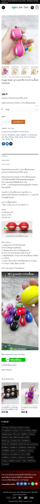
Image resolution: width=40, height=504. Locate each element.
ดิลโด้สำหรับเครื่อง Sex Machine (28, 444)
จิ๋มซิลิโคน (25, 434)
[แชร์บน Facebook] (3, 144)
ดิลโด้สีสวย (5, 447)
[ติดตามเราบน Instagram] (21, 484)
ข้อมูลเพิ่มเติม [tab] (5, 160)
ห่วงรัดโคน (14, 457)
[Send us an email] (29, 484)
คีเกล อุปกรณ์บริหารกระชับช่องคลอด (20, 77)
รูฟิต (12, 139)
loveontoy (20, 427)
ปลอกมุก (30, 451)
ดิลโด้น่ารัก (5, 444)
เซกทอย (4, 461)
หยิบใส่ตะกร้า (18, 122)
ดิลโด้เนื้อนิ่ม (5, 451)
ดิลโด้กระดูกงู (6, 441)
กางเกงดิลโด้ (5, 431)
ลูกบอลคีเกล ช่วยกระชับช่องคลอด (29, 408)
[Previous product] (3, 89)
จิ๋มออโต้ (4, 437)
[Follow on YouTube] (36, 484)
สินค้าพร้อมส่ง (7, 370)
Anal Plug (5, 427)
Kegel (17, 135)
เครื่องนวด (22, 457)
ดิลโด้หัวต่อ (23, 447)
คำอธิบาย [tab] (4, 156)
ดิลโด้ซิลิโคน (26, 441)
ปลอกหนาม (5, 454)
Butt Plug (12, 427)
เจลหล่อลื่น (30, 457)
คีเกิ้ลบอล (11, 137)
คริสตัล (34, 431)
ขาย (21, 431)
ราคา (22, 454)
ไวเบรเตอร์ (5, 464)
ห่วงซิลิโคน (5, 457)
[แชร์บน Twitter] (7, 144)
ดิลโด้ (27, 437)
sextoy (27, 427)
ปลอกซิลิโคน (22, 451)
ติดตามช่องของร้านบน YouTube (13, 354)
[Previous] (5, 40)
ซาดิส (10, 437)
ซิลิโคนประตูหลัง (19, 437)
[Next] (35, 40)
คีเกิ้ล (6, 137)
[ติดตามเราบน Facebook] (18, 484)
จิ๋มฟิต (16, 137)
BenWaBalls (11, 135)
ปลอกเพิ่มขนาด (15, 454)
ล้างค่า (36, 106)
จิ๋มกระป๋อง (17, 434)
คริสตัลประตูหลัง (7, 434)
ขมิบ (3, 137)
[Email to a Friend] (11, 144)
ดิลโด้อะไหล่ (31, 447)
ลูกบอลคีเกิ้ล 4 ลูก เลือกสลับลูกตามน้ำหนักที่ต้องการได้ (10, 408)
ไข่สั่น (24, 461)
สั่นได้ (28, 454)
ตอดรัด (21, 137)
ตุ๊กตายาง (14, 451)
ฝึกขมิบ (8, 139)
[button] (3, 7)
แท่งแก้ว (18, 461)
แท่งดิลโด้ (11, 461)
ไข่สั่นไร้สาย (31, 461)
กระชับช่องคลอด (32, 135)
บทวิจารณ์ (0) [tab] (6, 164)
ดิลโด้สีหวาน (14, 447)
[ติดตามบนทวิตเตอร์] (25, 484)
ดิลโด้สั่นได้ (13, 444)
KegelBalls (23, 135)
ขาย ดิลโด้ (27, 431)
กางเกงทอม (14, 431)
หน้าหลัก (4, 77)
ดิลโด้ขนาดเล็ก (16, 441)
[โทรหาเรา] (32, 484)
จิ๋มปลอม (32, 434)
